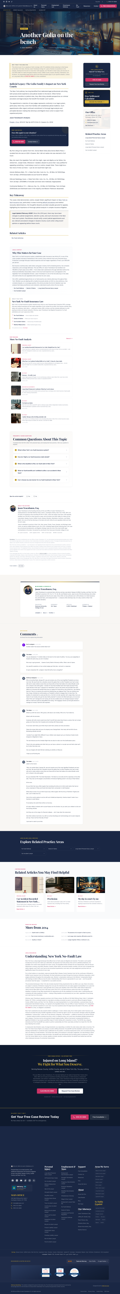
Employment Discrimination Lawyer (67, 1173)
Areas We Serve (82, 1184)
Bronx (46, 1252)
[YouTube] (9, 1)
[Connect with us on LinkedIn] (17, 1180)
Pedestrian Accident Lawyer (50, 1220)
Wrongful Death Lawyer (51, 1192)
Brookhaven (97, 1252)
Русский (57, 1254)
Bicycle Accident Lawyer (51, 1224)
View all (68, 338)
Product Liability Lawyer (51, 1227)
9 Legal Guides (102, 1261)
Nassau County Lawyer (100, 1170)
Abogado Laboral (99, 1214)
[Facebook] (4, 1)
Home (21, 24)
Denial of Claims (31, 288)
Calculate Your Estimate (95, 101)
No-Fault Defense (19, 288)
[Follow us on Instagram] (29, 1180)
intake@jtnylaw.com (92, 122)
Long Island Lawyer (100, 1190)
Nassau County (19, 1252)
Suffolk (102, 1222)
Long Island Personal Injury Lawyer (48, 288)
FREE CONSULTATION (109, 6)
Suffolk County (27, 1252)
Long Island (41, 1252)
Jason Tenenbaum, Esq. (28, 508)
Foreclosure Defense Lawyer (66, 1218)
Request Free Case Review (97, 84)
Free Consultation (98, 1117)
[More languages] (102, 1)
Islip (87, 1252)
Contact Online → (33, 141)
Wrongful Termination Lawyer (67, 1178)
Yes (29, 496)
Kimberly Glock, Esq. (83, 1223)
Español (98, 1)
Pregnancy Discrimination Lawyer (68, 1182)
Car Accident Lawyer (20, 290)
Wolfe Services (105, 1285)
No (36, 496)
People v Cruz (14, 122)
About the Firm (82, 1194)
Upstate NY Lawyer (100, 1196)
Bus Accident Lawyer (50, 1238)
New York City (34, 1252)
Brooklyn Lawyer (99, 1179)
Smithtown (91, 1252)
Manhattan (98, 1219)
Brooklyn (103, 1216)
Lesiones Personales (100, 1208)
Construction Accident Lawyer (50, 1206)
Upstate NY (66, 1252)
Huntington (72, 1252)
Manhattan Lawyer (100, 1176)
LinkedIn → (38, 612)
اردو (77, 1254)
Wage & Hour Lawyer (67, 1199)
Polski (74, 1254)
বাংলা (64, 1254)
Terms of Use (83, 1291)
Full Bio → (51, 612)
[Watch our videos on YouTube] (21, 1180)
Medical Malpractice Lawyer (50, 1184)
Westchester (60, 1252)
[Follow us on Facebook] (12, 1180)
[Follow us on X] (34, 1180)
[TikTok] (11, 1)
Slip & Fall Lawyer (49, 1189)
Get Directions (89, 125)
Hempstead (78, 1252)
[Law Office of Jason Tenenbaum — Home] (18, 6)
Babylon (83, 1252)
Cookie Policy (99, 1291)
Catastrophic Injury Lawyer (50, 1231)
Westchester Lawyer (100, 1193)
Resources (81, 1177)
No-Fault (31, 24)
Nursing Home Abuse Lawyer (50, 1199)
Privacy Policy (91, 1291)
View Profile (92, 1261)
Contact (96, 6)
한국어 (70, 1254)
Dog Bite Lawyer (49, 1195)
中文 (53, 1254)
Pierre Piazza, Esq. (83, 1220)
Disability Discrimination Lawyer (67, 1191)
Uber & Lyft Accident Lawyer (50, 1215)
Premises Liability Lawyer (51, 1235)
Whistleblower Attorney (67, 1196)
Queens (103, 1219)
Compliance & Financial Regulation (67, 1213)
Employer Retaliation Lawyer (66, 1187)
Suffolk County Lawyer (100, 1173)
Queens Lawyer (99, 1182)
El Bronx (97, 1216)
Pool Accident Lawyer (50, 1241)
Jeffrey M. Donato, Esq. (84, 1216)
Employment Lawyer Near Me (68, 1202)
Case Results (81, 1197)
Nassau (97, 1222)
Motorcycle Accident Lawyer (50, 1211)
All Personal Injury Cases (51, 1178)
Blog (26, 24)
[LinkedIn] (6, 1)
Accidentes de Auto (100, 1211)
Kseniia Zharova (82, 1229)
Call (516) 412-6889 (47, 1091)
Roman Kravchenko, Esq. (84, 1226)
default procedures (49, 202)
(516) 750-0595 (19, 141)
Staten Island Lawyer (100, 1187)
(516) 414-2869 (17, 1208)
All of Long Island (104, 1252)
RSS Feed (80, 1204)
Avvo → (45, 612)
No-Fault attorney (17, 238)
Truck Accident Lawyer (51, 1203)
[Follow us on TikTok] (25, 1180)
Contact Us (81, 1174)
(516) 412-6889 (112, 1)
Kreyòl (61, 1254)
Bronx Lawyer (98, 1185)
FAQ (79, 1180)
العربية (67, 1254)
